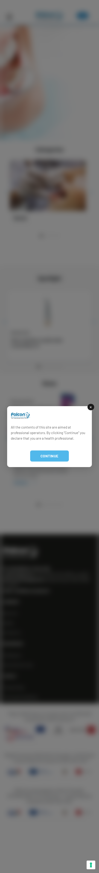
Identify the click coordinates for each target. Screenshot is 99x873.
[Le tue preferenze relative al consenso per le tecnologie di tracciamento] (91, 865)
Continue (49, 456)
